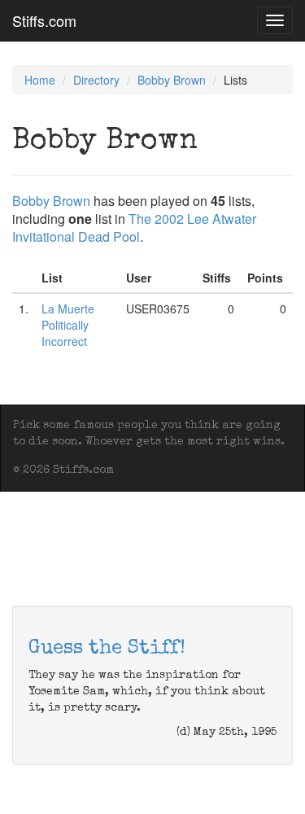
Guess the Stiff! (106, 649)
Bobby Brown (171, 80)
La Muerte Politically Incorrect (67, 324)
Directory (96, 80)
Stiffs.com (44, 20)
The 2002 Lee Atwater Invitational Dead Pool (134, 227)
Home (39, 80)
